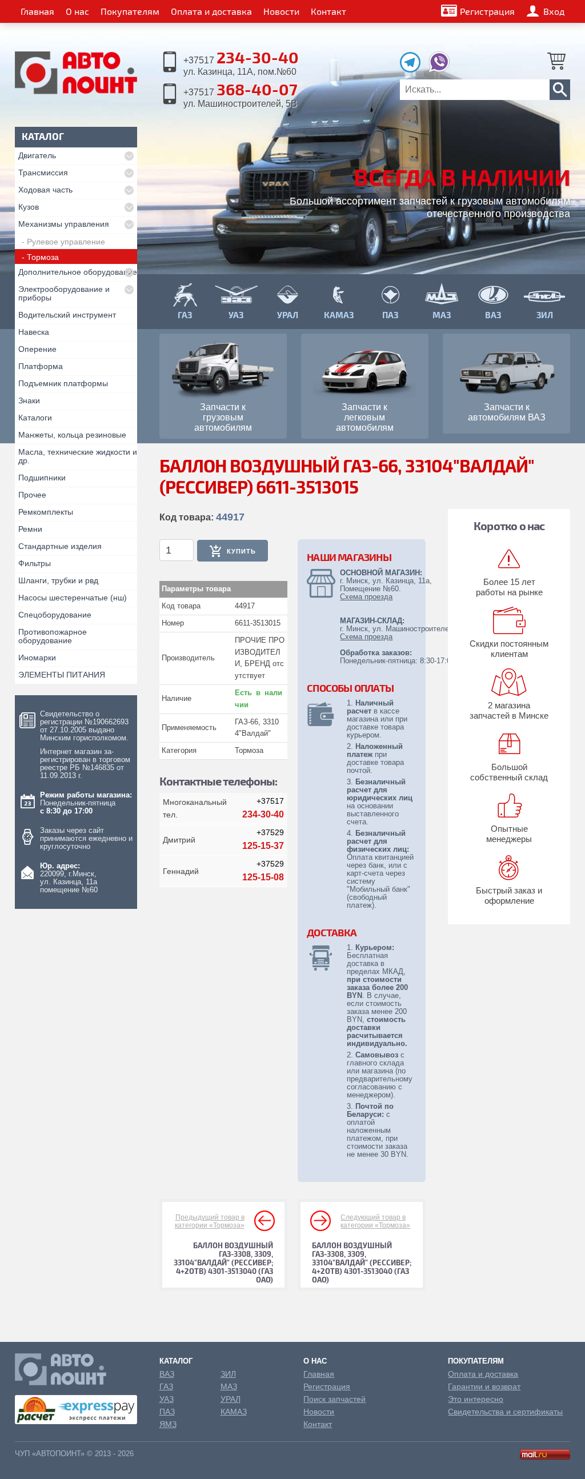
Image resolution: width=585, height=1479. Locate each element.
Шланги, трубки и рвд (58, 580)
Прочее (32, 494)
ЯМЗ (168, 1424)
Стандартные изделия (60, 546)
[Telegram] (413, 69)
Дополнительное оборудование (77, 271)
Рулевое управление (66, 241)
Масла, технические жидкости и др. (77, 456)
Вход (553, 11)
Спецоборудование (54, 614)
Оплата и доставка (211, 11)
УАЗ (166, 1399)
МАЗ (229, 1386)
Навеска (33, 331)
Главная (37, 11)
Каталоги (35, 417)
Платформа (40, 366)
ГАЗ (166, 1386)
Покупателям (130, 11)
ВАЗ (166, 1373)
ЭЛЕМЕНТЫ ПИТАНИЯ (61, 674)
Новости (281, 11)
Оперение (37, 349)
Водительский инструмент (67, 314)
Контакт (328, 11)
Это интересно (475, 1399)
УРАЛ (231, 1399)
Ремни (30, 529)
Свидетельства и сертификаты (505, 1411)
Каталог (176, 1361)
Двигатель (37, 155)
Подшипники (42, 477)
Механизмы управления (63, 224)
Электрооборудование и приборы (64, 293)
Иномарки (37, 657)
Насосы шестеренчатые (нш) (72, 597)
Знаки (29, 400)
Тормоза (43, 257)
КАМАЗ (234, 1411)
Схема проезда (366, 596)
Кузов (28, 206)
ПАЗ (167, 1411)
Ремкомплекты (45, 511)
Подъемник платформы (63, 383)
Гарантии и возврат (484, 1386)
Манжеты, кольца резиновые (72, 434)
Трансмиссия (43, 172)
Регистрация (487, 11)
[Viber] (439, 69)
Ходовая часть (45, 189)
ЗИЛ (228, 1373)
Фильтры (34, 563)
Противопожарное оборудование (52, 636)
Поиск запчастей (334, 1399)
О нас (77, 11)
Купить (241, 551)
